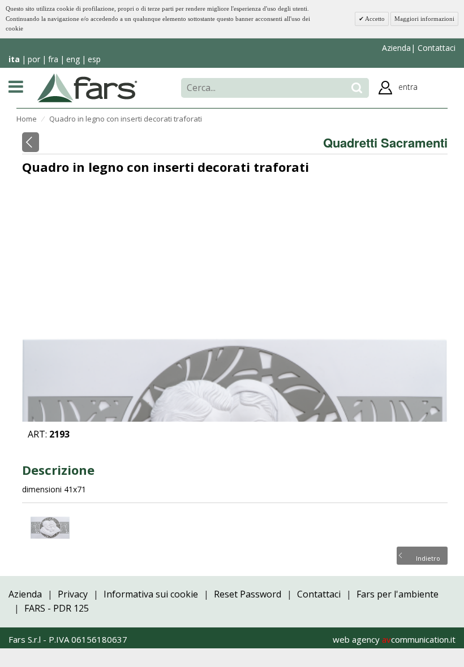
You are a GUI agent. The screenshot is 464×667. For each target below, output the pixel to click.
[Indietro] (30, 142)
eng (73, 59)
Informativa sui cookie (151, 594)
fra (53, 59)
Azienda (396, 47)
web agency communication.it (394, 639)
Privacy (73, 594)
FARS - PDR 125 (56, 608)
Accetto (374, 18)
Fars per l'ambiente (397, 594)
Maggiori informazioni (424, 18)
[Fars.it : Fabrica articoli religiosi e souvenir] (87, 87)
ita (14, 59)
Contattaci (435, 47)
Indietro (428, 557)
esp (94, 59)
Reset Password (247, 594)
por (34, 59)
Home (26, 118)
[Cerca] (357, 88)
